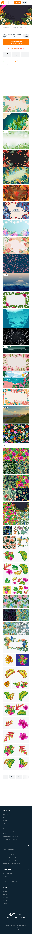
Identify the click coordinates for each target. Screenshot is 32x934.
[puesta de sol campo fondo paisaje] (16, 414)
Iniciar (24, 2)
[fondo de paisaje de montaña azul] (16, 281)
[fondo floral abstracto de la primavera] (16, 396)
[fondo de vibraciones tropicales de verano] (16, 174)
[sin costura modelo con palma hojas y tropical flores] (9, 520)
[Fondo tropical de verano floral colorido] (10, 546)
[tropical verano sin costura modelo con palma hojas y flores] (9, 595)
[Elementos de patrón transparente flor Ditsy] (16, 432)
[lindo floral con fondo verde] (16, 120)
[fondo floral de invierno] (16, 209)
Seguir (26, 36)
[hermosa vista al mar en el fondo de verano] (16, 378)
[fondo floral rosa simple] (16, 361)
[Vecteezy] (2, 2)
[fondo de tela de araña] (16, 335)
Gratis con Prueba (16, 42)
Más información (8, 64)
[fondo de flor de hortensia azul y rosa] (16, 227)
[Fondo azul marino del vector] (16, 263)
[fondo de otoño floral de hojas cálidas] (16, 192)
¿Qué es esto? (18, 61)
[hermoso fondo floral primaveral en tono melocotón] (16, 244)
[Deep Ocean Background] (16, 317)
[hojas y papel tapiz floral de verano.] (16, 103)
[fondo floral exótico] (16, 157)
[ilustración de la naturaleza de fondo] (16, 348)
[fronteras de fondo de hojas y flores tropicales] (16, 299)
